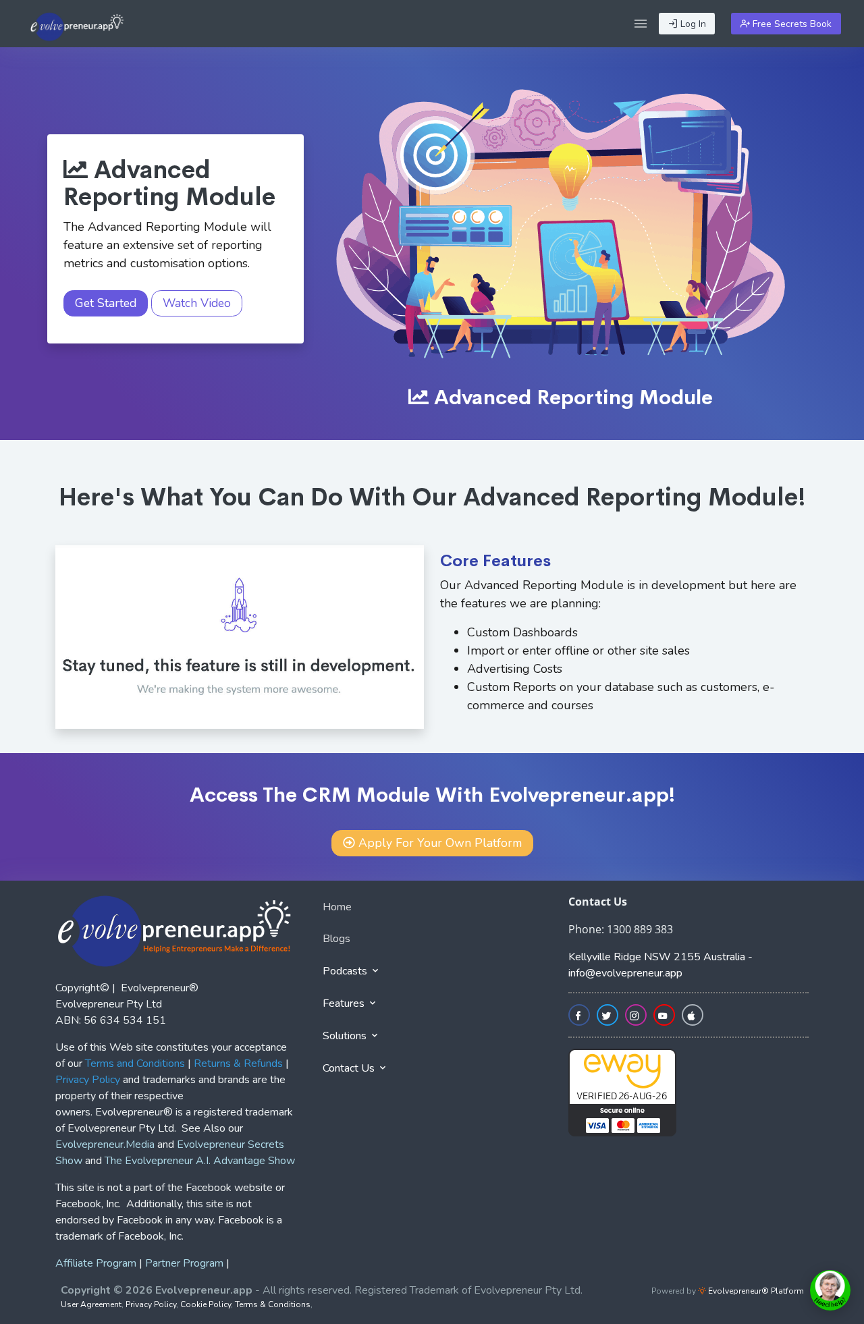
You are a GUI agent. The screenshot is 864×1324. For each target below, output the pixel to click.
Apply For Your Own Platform (440, 843)
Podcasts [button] (346, 971)
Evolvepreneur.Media (105, 1144)
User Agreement (91, 1304)
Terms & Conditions (272, 1304)
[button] (640, 23)
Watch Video (197, 303)
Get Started (105, 303)
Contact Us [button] (350, 1068)
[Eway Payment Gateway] (622, 1091)
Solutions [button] (346, 1035)
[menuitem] (432, 909)
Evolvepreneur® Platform (755, 1291)
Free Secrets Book (791, 24)
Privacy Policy (151, 1304)
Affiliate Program (95, 1263)
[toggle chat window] (830, 1290)
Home (337, 907)
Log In (692, 24)
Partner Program (184, 1263)
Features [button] (345, 1003)
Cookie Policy (205, 1304)
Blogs (336, 938)
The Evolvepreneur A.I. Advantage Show (200, 1160)
